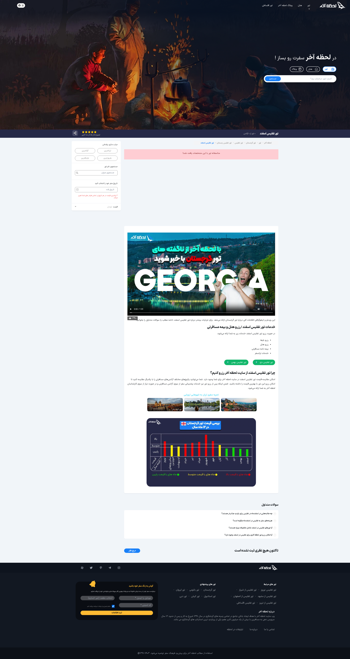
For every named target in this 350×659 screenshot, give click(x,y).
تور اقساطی (267, 5)
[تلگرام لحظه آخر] (108, 568)
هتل (300, 5)
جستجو (44, 5)
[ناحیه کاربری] (21, 5)
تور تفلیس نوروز (268, 590)
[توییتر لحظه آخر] (89, 568)
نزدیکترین (85, 158)
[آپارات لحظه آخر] (80, 568)
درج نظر (132, 550)
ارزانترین (107, 150)
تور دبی (183, 596)
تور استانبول (210, 596)
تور (308, 5)
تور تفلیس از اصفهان (243, 596)
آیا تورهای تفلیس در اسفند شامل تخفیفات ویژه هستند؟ (250, 527)
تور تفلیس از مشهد (267, 596)
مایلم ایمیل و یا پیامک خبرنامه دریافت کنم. (98, 606)
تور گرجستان (209, 590)
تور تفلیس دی (266, 362)
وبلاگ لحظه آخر (285, 5)
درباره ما (253, 629)
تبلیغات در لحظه (235, 629)
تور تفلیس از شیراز (247, 590)
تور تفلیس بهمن (238, 362)
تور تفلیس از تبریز (267, 603)
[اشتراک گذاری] (75, 133)
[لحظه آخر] (260, 568)
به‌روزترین (107, 158)
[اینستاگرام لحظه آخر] (117, 568)
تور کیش (195, 596)
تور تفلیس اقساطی (246, 603)
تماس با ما (269, 629)
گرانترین (85, 150)
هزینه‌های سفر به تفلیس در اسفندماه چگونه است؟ (252, 520)
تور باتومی (194, 590)
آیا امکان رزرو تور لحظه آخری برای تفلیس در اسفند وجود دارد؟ (248, 535)
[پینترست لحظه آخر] (98, 568)
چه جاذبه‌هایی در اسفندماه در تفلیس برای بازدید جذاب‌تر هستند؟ (246, 513)
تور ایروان (180, 590)
